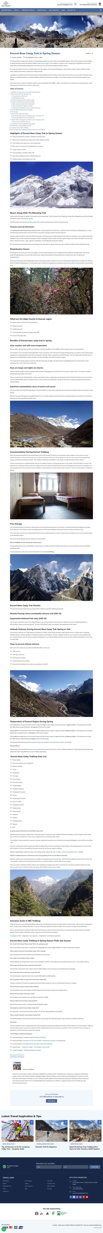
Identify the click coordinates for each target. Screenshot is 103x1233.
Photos (4, 1183)
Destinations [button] (6, 10)
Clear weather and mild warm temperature (23, 104)
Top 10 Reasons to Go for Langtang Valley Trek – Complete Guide (16, 1148)
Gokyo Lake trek (50, 852)
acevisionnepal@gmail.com (65, 4)
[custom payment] (13, 1227)
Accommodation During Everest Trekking (21, 110)
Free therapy (14, 112)
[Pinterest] (83, 1197)
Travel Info (50, 1181)
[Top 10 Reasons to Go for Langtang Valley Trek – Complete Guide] (18, 1131)
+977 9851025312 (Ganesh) (88, 4)
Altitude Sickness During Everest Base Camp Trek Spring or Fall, (27, 119)
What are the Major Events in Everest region (22, 100)
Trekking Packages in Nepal (32, 1050)
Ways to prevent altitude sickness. (21, 121)
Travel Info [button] (41, 10)
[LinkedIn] (80, 1197)
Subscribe (94, 1167)
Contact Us (71, 10)
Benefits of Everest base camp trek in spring (22, 102)
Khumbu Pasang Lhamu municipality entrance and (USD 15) (28, 116)
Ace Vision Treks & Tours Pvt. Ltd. (74, 1225)
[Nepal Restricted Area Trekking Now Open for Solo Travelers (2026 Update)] (85, 1131)
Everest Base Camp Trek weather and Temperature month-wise (48, 742)
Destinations (6, 1181)
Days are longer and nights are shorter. (22, 106)
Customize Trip (51, 1183)
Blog (63, 10)
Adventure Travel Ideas (17, 1056)
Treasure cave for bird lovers (19, 96)
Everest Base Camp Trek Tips (74, 13)
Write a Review (51, 1186)
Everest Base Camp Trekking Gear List (21, 125)
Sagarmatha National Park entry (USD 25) (23, 117)
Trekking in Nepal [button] (28, 10)
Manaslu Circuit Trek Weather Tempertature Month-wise (41, 1040)
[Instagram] (77, 1197)
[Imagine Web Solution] (100, 1227)
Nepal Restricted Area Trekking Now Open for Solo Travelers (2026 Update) (84, 1148)
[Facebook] (70, 1197)
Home (61, 13)
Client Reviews (29, 1186)
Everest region (45, 63)
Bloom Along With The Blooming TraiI (21, 94)
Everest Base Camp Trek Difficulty (41, 1044)
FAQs (4, 1188)
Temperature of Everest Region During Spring (23, 123)
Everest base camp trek (32, 222)
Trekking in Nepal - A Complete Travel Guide (35, 1047)
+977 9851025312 (45, 1097)
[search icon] (100, 10)
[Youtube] (86, 1197)
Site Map (49, 1188)
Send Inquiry (51, 1101)
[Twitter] (74, 1197)
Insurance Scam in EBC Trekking (19, 127)
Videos (26, 1183)
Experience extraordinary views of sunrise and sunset (26, 108)
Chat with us (59, 1097)
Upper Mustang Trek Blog (38, 1037)
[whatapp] (4, 1229)
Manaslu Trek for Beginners (46, 1147)
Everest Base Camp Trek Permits (19, 113)
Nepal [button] (16, 10)
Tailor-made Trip (7, 1186)
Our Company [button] (53, 10)
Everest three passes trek (69, 852)
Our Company (28, 1181)
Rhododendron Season (18, 98)
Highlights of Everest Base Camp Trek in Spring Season (25, 92)
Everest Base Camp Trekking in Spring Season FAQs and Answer (28, 129)
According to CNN (15, 936)
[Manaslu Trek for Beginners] (51, 1131)
